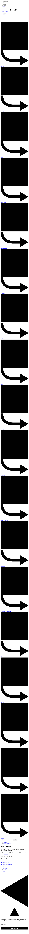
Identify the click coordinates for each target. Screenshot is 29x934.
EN (4, 6)
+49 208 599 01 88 (5, 862)
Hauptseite (6, 854)
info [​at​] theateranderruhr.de (6, 864)
